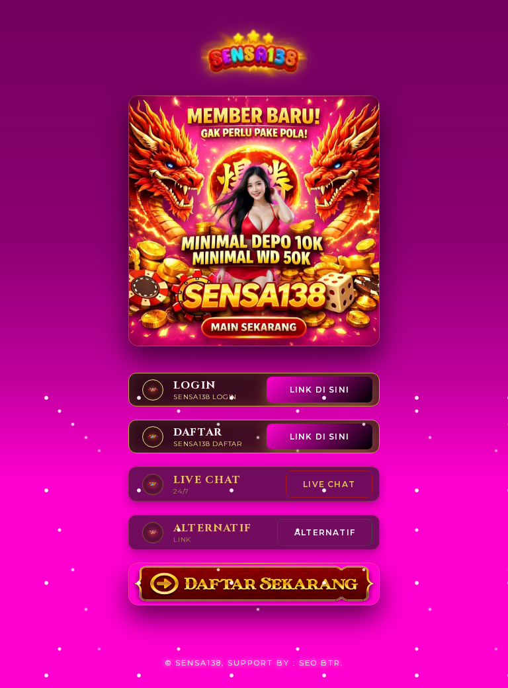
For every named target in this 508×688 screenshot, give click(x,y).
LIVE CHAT (329, 484)
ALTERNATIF (324, 532)
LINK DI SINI (319, 390)
